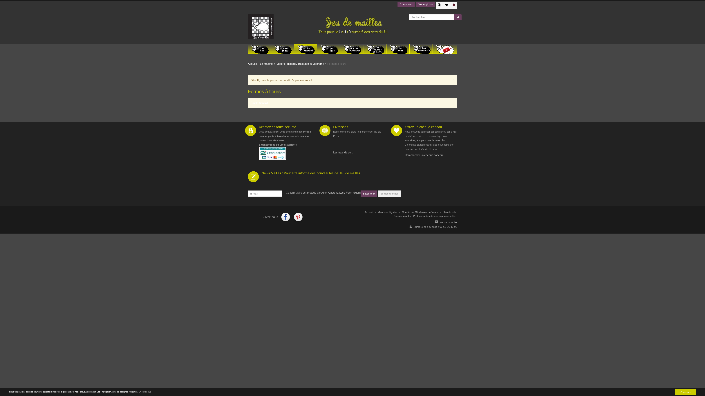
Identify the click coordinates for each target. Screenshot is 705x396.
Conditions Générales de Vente (420, 212)
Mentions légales (387, 212)
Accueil (252, 63)
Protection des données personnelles (434, 216)
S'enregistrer (425, 4)
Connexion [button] (406, 4)
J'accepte (685, 391)
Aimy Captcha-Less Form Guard (341, 192)
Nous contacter (402, 216)
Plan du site (449, 212)
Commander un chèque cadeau (424, 155)
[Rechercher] (458, 17)
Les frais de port (342, 152)
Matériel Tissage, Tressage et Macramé (300, 63)
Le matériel (266, 63)
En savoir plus (145, 392)
